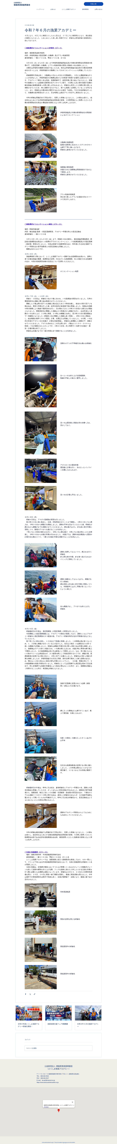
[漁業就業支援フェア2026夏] (58, 1013)
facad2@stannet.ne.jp (48, 1080)
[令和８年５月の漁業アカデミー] (88, 1013)
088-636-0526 (44, 1076)
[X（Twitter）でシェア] (30, 994)
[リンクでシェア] (34, 994)
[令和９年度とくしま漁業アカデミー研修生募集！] (29, 1013)
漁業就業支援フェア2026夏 (58, 1024)
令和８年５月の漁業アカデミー (88, 1025)
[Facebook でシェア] (25, 994)
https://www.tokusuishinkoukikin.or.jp (47, 1082)
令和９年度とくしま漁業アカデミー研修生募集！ (28, 1025)
